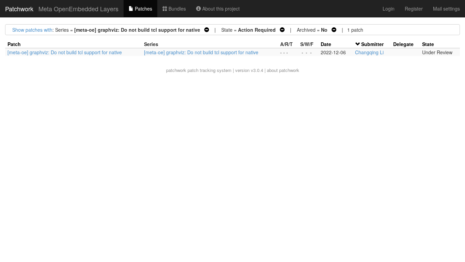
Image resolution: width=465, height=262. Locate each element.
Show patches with (32, 29)
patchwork (176, 70)
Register (414, 8)
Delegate (403, 44)
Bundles (176, 8)
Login (389, 8)
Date (326, 44)
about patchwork (283, 70)
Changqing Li (369, 52)
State (428, 44)
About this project (220, 8)
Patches (142, 8)
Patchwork (19, 8)
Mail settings (446, 8)
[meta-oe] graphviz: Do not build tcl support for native (64, 52)
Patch (14, 44)
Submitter (372, 44)
